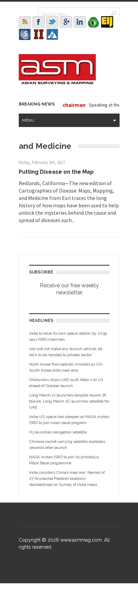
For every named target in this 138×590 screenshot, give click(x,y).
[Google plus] (66, 22)
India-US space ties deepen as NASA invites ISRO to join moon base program (69, 419)
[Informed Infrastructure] (38, 34)
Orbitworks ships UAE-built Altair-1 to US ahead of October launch (66, 382)
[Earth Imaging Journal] (107, 22)
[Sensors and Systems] (25, 34)
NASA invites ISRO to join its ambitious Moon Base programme (64, 460)
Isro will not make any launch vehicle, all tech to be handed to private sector (65, 351)
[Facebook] (38, 22)
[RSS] (25, 22)
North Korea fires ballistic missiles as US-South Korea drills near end (66, 367)
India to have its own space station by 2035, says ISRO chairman (68, 336)
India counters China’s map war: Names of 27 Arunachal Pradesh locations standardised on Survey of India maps (67, 478)
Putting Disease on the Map (56, 172)
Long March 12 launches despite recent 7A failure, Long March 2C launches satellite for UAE (69, 401)
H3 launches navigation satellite (58, 432)
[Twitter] (52, 22)
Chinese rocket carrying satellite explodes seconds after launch (67, 444)
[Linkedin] (80, 22)
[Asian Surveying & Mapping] (57, 82)
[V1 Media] (93, 22)
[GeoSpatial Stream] (52, 34)
